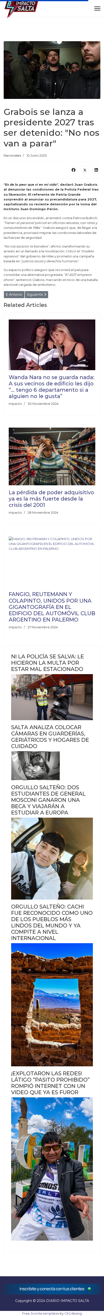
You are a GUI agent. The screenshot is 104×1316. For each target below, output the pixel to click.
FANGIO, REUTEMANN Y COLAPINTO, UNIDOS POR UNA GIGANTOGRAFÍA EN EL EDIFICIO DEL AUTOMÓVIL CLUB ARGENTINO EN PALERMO (52, 606)
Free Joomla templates (40, 1313)
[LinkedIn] (96, 170)
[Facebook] (73, 170)
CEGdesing (73, 1313)
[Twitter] (85, 170)
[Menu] (97, 8)
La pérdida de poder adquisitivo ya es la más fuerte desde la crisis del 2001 (51, 498)
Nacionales (12, 155)
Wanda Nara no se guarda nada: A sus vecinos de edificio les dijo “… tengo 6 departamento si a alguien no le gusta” (51, 386)
